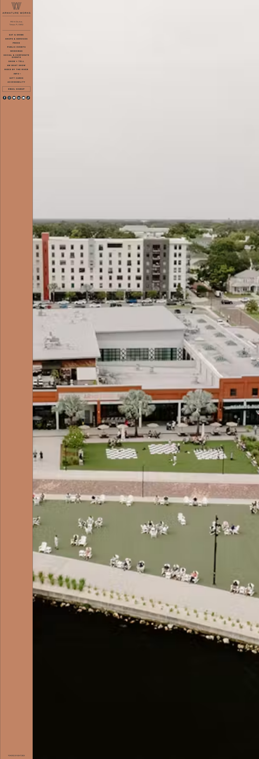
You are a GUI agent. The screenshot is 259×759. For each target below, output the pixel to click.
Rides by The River (16, 69)
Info (16, 74)
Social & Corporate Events (16, 56)
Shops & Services (16, 39)
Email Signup (16, 89)
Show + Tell (16, 61)
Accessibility (16, 82)
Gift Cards (16, 78)
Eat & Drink (16, 35)
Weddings (16, 51)
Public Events (16, 47)
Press (16, 43)
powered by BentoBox (20, 756)
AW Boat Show (16, 65)
